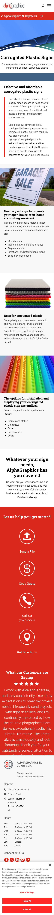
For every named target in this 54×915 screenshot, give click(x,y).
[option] (27, 731)
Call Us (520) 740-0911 (18, 789)
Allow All (27, 909)
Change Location (25, 773)
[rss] (28, 860)
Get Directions (27, 652)
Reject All (27, 900)
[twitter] (11, 860)
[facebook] (6, 860)
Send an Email (14, 794)
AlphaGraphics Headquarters (30, 776)
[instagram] (22, 860)
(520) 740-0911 (27, 620)
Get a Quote (27, 583)
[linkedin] (17, 860)
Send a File (27, 551)
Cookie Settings (27, 892)
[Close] (50, 865)
